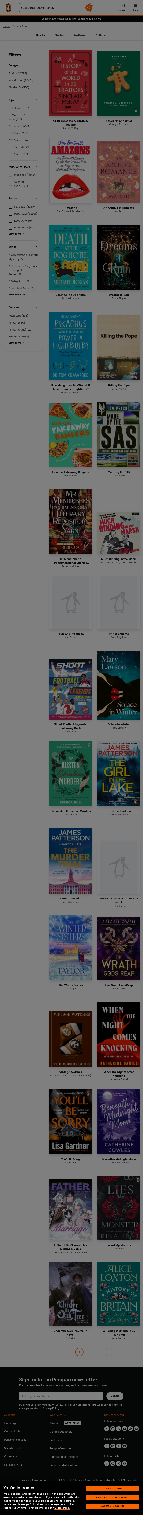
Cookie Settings (112, 1488)
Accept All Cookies (113, 1506)
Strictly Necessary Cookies (112, 1497)
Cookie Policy (62, 1507)
